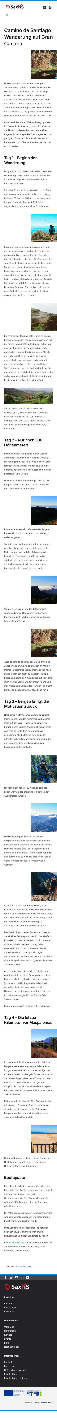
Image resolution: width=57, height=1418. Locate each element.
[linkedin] (22, 1277)
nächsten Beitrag (15, 1242)
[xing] (27, 1277)
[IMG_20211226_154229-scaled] (28, 388)
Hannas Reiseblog (23, 1266)
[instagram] (11, 1277)
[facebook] (5, 1277)
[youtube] (16, 1277)
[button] (28, 1374)
